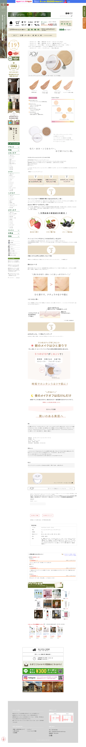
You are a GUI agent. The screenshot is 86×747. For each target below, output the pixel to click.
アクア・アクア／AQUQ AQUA (34, 46)
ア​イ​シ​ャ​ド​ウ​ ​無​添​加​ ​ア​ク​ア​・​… (46, 634)
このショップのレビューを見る (70, 555)
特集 (39, 41)
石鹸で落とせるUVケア (57, 43)
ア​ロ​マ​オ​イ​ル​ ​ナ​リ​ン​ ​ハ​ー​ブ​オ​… (32, 634)
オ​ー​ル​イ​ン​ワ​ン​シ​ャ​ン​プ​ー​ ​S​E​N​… (60, 634)
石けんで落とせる (55, 48)
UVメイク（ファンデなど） (58, 41)
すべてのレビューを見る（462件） (69, 554)
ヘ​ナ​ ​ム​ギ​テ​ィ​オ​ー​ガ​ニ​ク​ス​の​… (53, 634)
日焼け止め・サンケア (46, 41)
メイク (65, 43)
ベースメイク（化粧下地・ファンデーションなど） (53, 46)
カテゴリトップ (33, 41)
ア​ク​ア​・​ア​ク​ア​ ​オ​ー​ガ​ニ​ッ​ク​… (39, 634)
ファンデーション (46, 48)
